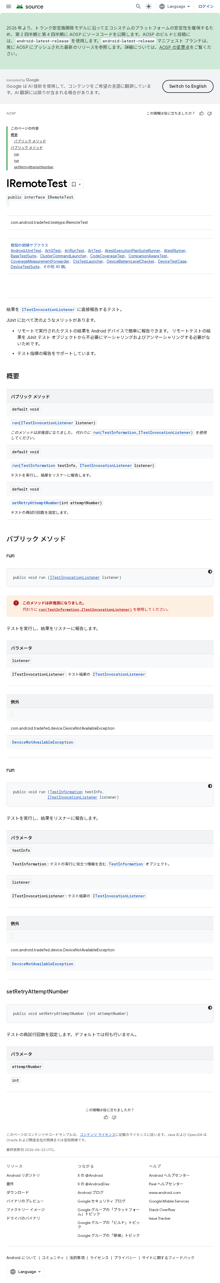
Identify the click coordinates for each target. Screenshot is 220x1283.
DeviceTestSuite (25, 266)
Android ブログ (91, 1192)
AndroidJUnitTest (26, 250)
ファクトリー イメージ (25, 1209)
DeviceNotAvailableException (42, 742)
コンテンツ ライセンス (97, 1134)
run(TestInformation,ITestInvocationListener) (143, 432)
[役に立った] (201, 113)
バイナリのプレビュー (25, 1201)
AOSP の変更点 (174, 47)
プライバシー (125, 1258)
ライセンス (99, 1258)
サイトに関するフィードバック (168, 1258)
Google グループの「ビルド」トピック (109, 1224)
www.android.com (165, 1192)
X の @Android (90, 1175)
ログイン (206, 6)
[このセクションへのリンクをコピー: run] (19, 556)
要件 (10, 1184)
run (15, 422)
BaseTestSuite (23, 256)
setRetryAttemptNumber (35, 502)
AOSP (11, 113)
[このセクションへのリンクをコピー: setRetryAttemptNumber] (74, 992)
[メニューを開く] (8, 6)
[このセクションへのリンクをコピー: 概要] (24, 377)
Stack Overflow (162, 1209)
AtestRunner (174, 250)
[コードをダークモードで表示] (210, 571)
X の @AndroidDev (93, 1184)
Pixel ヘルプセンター (166, 1184)
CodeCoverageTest (107, 256)
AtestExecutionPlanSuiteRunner (132, 250)
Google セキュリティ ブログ (102, 1201)
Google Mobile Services (169, 1201)
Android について (21, 1258)
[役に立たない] (210, 113)
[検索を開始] (138, 6)
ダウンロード (17, 1192)
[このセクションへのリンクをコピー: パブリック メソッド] (71, 539)
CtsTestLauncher (88, 261)
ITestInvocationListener (48, 309)
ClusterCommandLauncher (63, 256)
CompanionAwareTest (148, 256)
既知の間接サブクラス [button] (100, 256)
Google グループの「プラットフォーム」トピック (109, 1211)
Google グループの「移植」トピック (109, 1235)
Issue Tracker (160, 1218)
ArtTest (94, 250)
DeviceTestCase (172, 261)
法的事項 (77, 1258)
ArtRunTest (74, 250)
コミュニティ (53, 1258)
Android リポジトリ (23, 1175)
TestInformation (38, 465)
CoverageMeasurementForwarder (40, 261)
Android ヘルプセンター (169, 1175)
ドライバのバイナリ (23, 1218)
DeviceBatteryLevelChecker (130, 261)
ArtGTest (53, 250)
